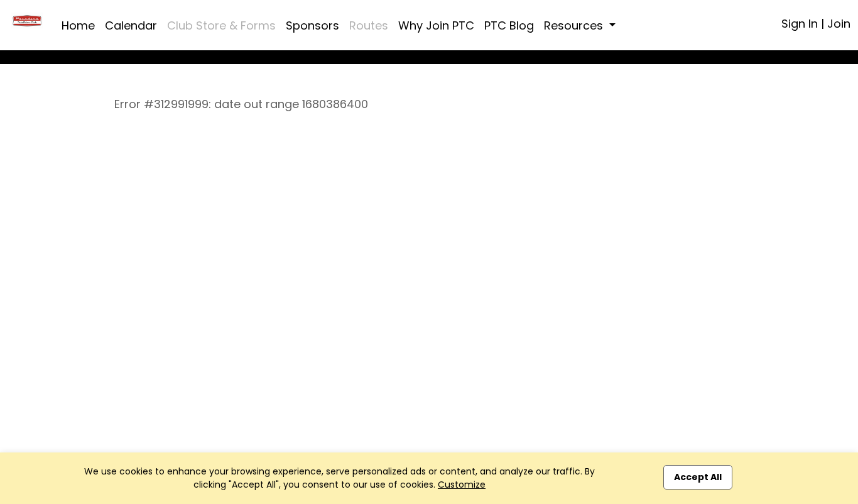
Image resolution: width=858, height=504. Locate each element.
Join (838, 23)
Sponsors (312, 25)
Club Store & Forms (221, 25)
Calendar (131, 25)
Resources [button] (575, 25)
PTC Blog (509, 25)
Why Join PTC (436, 25)
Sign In (799, 23)
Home (78, 25)
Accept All (698, 477)
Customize (462, 484)
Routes (368, 25)
